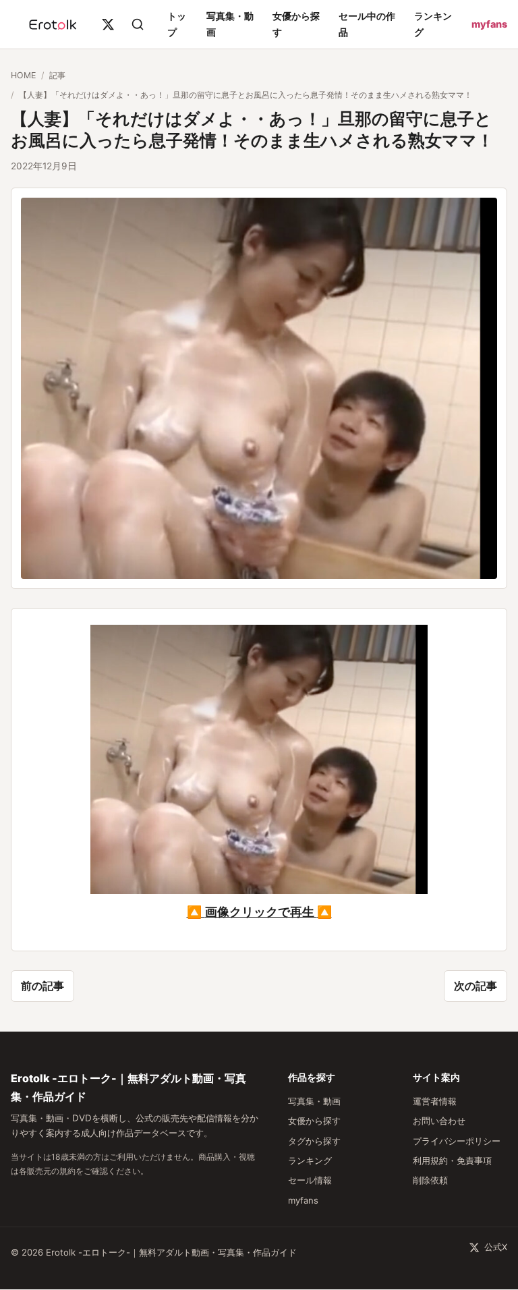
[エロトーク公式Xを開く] (107, 24)
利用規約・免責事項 (452, 1160)
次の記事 (475, 985)
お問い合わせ (439, 1120)
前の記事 (42, 985)
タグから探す (314, 1140)
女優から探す (314, 1120)
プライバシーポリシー (456, 1140)
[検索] (137, 24)
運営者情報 (435, 1101)
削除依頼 (430, 1180)
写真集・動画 (314, 1101)
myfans (489, 24)
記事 (57, 75)
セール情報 (310, 1180)
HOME (23, 75)
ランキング (310, 1160)
